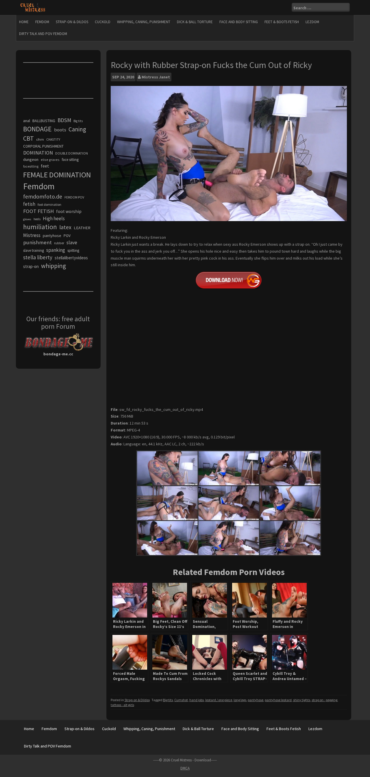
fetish (29, 204)
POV (67, 235)
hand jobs (196, 700)
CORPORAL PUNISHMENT (43, 146)
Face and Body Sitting (238, 21)
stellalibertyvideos (71, 257)
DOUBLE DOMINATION (71, 153)
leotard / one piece (218, 700)
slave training (33, 250)
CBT (28, 138)
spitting (73, 250)
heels (37, 219)
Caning (77, 129)
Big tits (168, 700)
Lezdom (312, 21)
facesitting (30, 166)
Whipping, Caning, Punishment (143, 21)
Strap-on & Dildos (72, 21)
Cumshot (181, 700)
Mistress (31, 235)
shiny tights (301, 700)
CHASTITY (53, 139)
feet (45, 166)
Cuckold (102, 21)
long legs (240, 700)
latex (65, 227)
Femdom (42, 21)
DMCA (185, 768)
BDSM (64, 120)
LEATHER (82, 227)
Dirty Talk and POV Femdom (43, 33)
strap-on (31, 266)
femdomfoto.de (42, 196)
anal (26, 120)
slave (71, 242)
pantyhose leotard (278, 700)
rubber (59, 243)
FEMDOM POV (74, 197)
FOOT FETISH (38, 211)
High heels (54, 218)
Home (24, 21)
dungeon (30, 159)
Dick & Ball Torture (195, 21)
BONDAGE (37, 128)
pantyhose (255, 700)
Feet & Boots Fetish (281, 21)
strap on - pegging (324, 700)
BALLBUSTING (43, 120)
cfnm (40, 139)
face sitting (70, 159)
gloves (27, 219)
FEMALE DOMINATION (57, 174)
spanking (55, 250)
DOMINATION (38, 152)
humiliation (40, 227)
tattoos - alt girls (122, 705)
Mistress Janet (156, 77)
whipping (53, 266)
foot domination (49, 204)
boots (60, 130)
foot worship (69, 211)
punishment (37, 242)
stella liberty (37, 257)
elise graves (50, 159)
